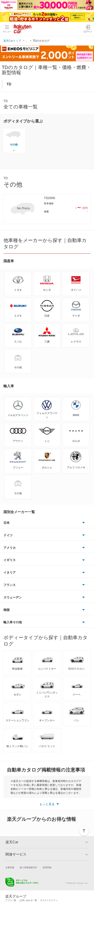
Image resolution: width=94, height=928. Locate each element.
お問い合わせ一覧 (28, 900)
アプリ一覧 (10, 900)
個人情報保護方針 (28, 867)
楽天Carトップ (12, 40)
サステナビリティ (49, 900)
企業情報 (9, 867)
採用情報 (47, 867)
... (27, 40)
